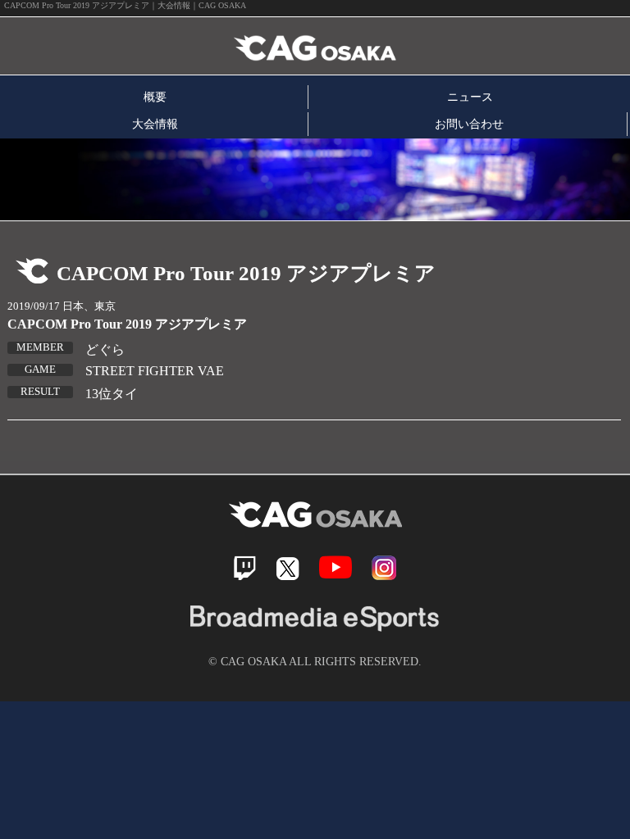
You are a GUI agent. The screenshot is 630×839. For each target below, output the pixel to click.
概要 (155, 96)
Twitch (245, 568)
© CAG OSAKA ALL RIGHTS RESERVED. (315, 661)
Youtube (335, 567)
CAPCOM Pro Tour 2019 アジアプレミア (127, 324)
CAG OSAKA (191, 46)
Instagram (384, 568)
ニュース (470, 96)
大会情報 (155, 123)
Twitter (287, 568)
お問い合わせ (469, 123)
